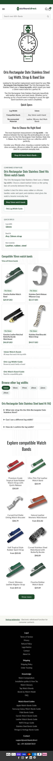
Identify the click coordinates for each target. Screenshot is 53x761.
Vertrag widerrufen (13, 620)
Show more (26, 597)
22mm (42, 388)
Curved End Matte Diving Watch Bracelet (15, 516)
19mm (24, 388)
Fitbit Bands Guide (26, 712)
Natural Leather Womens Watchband (37, 516)
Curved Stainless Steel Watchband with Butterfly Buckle (37, 549)
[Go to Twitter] (26, 758)
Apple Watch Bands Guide (26, 705)
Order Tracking (26, 668)
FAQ (26, 695)
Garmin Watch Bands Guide (26, 716)
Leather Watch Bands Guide (26, 719)
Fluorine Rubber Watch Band (38, 583)
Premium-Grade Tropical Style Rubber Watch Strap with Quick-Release (15, 481)
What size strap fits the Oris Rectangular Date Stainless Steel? (25, 411)
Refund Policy (26, 644)
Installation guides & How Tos (26, 681)
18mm (15, 388)
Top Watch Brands (26, 688)
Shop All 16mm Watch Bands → (26, 155)
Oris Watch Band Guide (14, 372)
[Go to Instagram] (22, 758)
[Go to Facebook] (18, 758)
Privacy (26, 640)
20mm (33, 388)
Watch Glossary (27, 685)
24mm (5, 393)
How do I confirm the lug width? (20, 427)
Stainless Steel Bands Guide (26, 726)
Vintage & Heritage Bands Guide (26, 730)
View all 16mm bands (10, 261)
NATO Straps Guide (26, 723)
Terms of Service (26, 637)
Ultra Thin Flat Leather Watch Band (37, 479)
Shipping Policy (26, 664)
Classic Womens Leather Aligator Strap (15, 583)
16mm (5, 388)
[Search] (48, 16)
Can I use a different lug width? (19, 419)
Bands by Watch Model (26, 692)
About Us (26, 654)
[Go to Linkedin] (30, 758)
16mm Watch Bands (15, 353)
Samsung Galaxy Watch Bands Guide (26, 709)
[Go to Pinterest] (34, 758)
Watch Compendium (26, 678)
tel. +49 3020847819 (26, 744)
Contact (27, 651)
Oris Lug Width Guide (14, 209)
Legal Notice (26, 647)
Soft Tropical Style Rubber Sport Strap (15, 548)
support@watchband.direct (26, 740)
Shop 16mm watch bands (15, 202)
